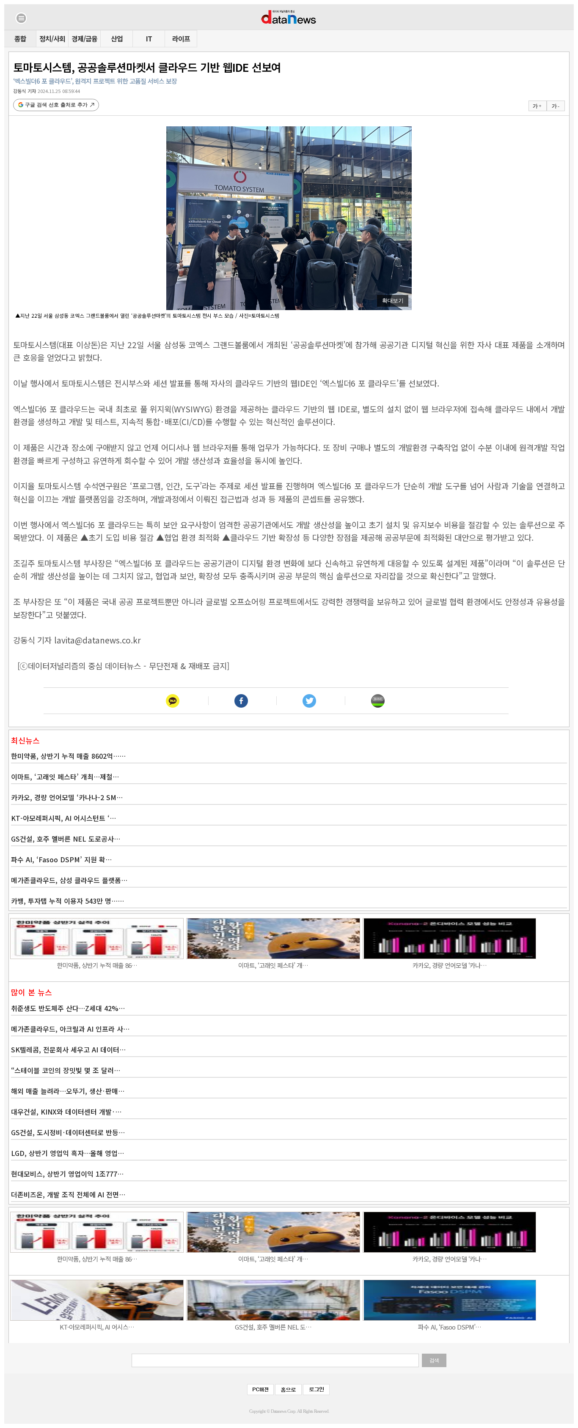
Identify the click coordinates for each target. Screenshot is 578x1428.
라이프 (181, 38)
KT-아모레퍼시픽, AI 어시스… (97, 1326)
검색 (434, 1360)
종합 (20, 38)
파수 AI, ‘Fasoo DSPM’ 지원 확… (61, 859)
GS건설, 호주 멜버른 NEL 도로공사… (65, 839)
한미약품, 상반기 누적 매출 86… (97, 965)
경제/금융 (84, 38)
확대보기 (392, 300)
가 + (537, 106)
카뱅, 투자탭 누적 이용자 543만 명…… (67, 901)
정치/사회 (52, 38)
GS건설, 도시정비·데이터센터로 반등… (68, 1132)
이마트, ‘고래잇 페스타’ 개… (273, 965)
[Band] (377, 700)
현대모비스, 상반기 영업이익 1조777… (67, 1174)
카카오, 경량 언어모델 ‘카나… (450, 965)
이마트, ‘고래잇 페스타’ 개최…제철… (65, 776)
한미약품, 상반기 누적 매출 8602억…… (68, 756)
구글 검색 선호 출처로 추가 (56, 105)
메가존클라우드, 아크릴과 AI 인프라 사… (70, 1029)
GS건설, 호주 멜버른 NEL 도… (273, 1326)
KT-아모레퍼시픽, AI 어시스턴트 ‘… (63, 818)
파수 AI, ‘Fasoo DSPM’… (449, 1326)
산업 (117, 38)
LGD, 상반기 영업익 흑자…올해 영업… (67, 1153)
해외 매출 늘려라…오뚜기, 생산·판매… (67, 1091)
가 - (555, 106)
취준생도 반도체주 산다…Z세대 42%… (68, 1008)
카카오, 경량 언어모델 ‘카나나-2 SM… (67, 797)
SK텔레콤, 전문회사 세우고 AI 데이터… (68, 1049)
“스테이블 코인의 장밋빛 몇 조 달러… (65, 1070)
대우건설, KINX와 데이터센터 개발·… (66, 1111)
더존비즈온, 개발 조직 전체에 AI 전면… (68, 1194)
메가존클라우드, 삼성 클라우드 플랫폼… (69, 880)
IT (149, 38)
